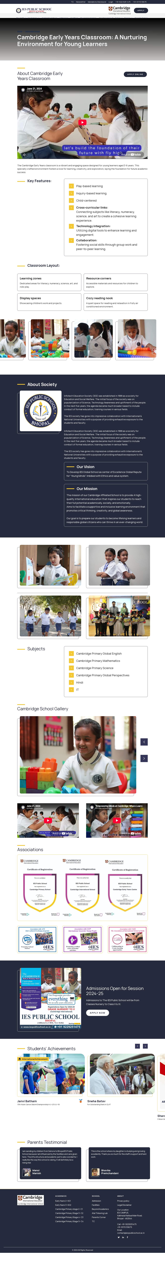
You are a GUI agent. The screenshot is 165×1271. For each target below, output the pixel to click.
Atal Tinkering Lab (106, 18)
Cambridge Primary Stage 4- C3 (69, 1217)
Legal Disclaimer (124, 1205)
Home (19, 31)
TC (72, 2)
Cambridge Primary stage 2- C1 (69, 1209)
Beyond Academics (88, 18)
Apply (141, 10)
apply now (97, 1012)
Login (111, 2)
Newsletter (81, 2)
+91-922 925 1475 (122, 2)
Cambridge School (49, 18)
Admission (64, 18)
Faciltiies (74, 18)
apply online (135, 74)
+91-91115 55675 (140, 2)
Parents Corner (141, 18)
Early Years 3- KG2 (63, 1205)
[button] (22, 18)
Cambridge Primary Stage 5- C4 (69, 1221)
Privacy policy (123, 1201)
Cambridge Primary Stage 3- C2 (69, 1213)
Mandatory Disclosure (97, 2)
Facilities (96, 1205)
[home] (75, 10)
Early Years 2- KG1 (63, 1201)
